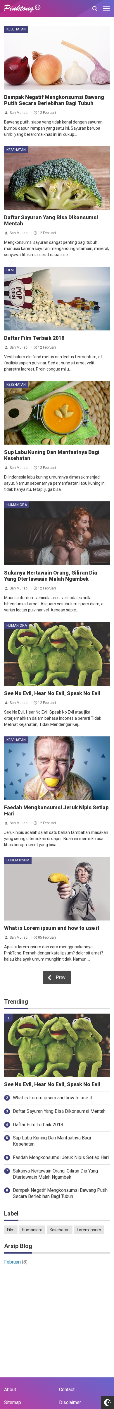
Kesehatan (16, 29)
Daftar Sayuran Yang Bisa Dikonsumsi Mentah (59, 1111)
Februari (12, 1262)
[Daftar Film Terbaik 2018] (57, 298)
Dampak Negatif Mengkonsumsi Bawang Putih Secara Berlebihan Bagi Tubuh (54, 100)
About (10, 1389)
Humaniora (16, 505)
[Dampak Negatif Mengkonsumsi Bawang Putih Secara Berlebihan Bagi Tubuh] (57, 58)
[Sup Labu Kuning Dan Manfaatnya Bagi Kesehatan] (57, 413)
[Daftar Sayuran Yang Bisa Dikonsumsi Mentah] (57, 178)
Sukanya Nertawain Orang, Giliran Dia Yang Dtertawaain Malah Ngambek (50, 576)
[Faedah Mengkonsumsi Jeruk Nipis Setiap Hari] (57, 768)
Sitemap (12, 1402)
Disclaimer (70, 1402)
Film (10, 270)
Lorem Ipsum (17, 860)
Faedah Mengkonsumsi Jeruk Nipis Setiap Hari (61, 1157)
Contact (67, 1389)
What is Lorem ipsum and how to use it (51, 928)
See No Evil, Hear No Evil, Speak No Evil (52, 693)
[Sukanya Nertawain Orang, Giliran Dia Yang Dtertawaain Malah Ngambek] (57, 533)
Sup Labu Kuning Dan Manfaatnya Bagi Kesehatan (52, 1141)
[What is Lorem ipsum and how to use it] (57, 889)
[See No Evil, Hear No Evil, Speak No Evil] (57, 654)
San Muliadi (19, 112)
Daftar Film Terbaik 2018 (34, 338)
